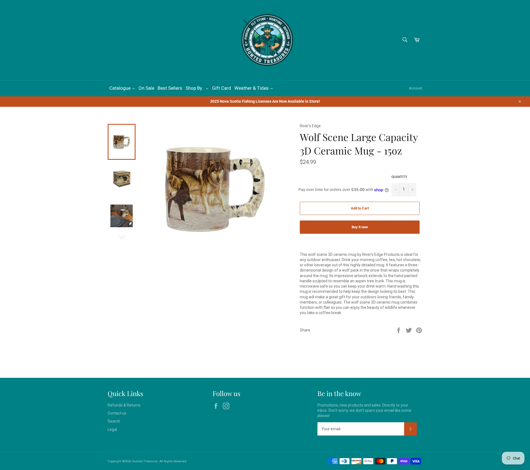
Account (415, 88)
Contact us (117, 413)
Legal (112, 429)
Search (114, 421)
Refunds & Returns (124, 405)
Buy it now (360, 227)
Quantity (399, 177)
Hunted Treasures (145, 461)
